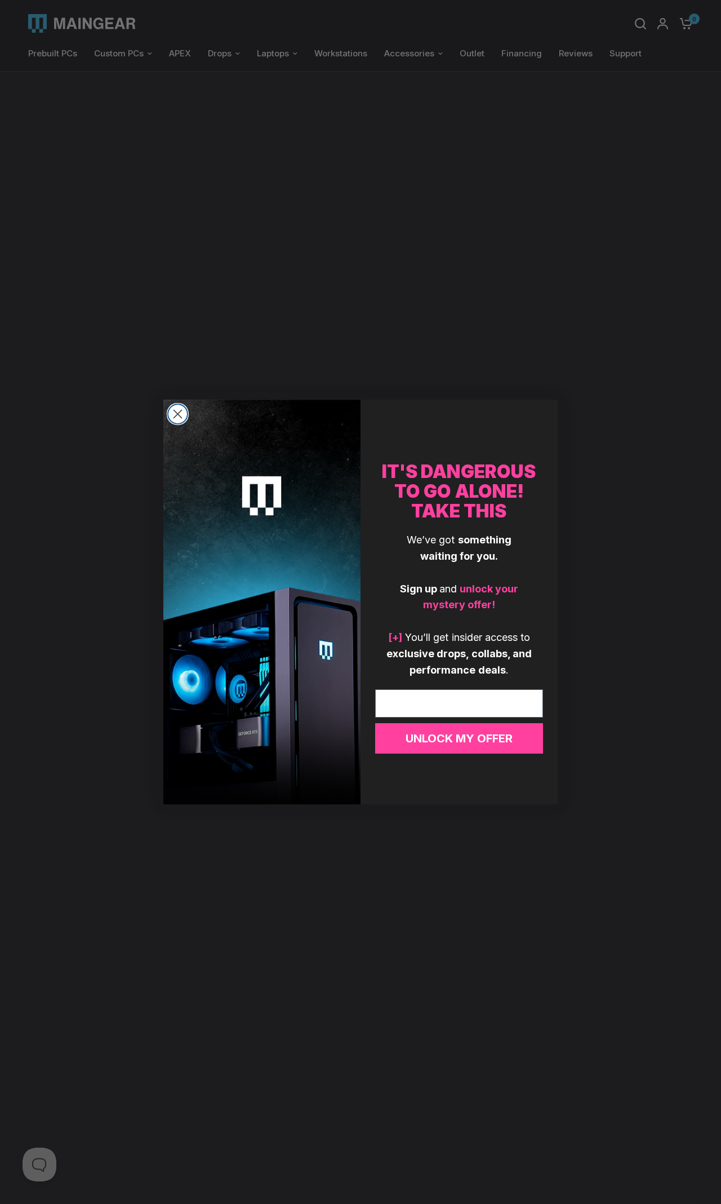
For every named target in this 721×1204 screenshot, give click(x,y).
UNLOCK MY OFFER (459, 738)
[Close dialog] (178, 414)
